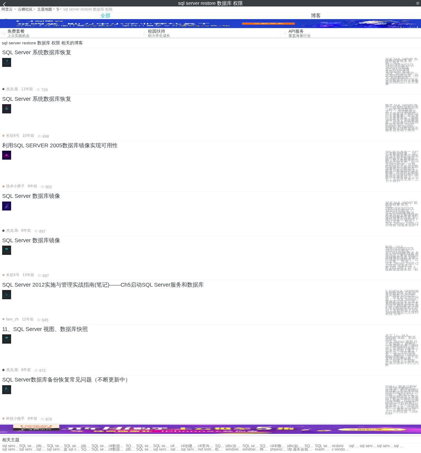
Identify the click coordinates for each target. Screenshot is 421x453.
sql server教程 (27, 449)
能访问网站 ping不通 (310, 449)
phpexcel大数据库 (278, 449)
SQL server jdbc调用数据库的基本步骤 (144, 449)
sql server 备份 (10, 449)
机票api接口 (220, 449)
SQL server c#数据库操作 (161, 446)
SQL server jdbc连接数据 (72, 446)
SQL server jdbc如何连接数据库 (323, 446)
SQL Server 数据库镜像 (31, 196)
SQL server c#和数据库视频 (265, 446)
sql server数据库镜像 (10, 446)
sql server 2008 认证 (175, 449)
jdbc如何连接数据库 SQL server (295, 446)
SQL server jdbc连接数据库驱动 (251, 446)
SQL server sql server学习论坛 (220, 446)
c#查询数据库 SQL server (206, 446)
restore (338, 446)
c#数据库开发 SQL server (116, 449)
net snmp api (206, 449)
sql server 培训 (399, 446)
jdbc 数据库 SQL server (41, 446)
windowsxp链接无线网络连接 (234, 449)
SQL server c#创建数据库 (144, 446)
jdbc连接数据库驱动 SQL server (234, 446)
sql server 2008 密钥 (161, 449)
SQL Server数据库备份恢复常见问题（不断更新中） (66, 380)
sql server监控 (354, 446)
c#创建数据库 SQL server (189, 446)
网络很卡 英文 (265, 449)
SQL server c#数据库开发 (100, 449)
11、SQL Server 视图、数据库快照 (45, 329)
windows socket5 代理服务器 (251, 449)
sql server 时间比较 (189, 449)
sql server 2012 (385, 446)
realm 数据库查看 (323, 449)
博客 (316, 15)
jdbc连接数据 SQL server (86, 446)
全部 (105, 15)
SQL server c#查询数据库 (100, 446)
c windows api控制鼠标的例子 (340, 449)
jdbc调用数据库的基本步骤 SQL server (131, 449)
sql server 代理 (368, 446)
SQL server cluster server (86, 449)
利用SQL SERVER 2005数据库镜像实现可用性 (60, 145)
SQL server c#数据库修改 (131, 446)
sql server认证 (41, 449)
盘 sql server (72, 449)
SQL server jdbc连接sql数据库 (27, 446)
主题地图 (44, 9)
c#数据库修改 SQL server (175, 446)
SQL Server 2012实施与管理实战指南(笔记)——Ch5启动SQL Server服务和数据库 (103, 285)
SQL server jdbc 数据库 (55, 446)
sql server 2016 (55, 449)
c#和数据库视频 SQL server (278, 446)
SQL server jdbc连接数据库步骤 (310, 446)
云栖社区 (25, 9)
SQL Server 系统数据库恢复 (36, 52)
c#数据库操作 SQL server (116, 446)
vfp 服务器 (295, 449)
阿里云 (7, 9)
